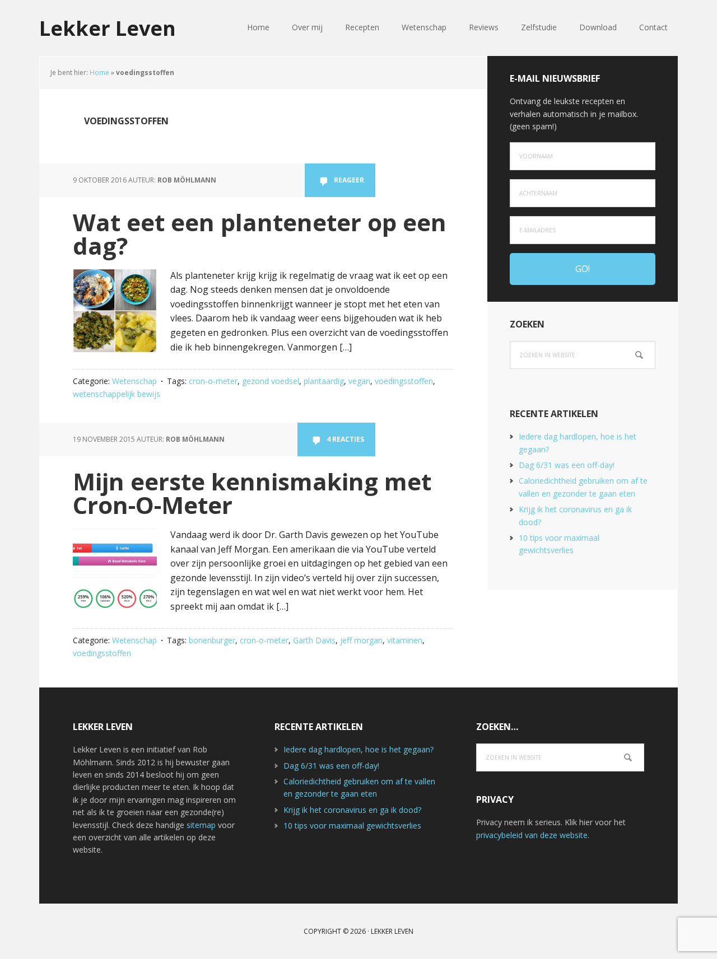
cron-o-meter (213, 381)
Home (99, 72)
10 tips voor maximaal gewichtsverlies (352, 825)
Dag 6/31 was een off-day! (566, 465)
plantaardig (324, 381)
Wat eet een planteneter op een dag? (259, 233)
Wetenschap (134, 381)
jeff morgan (361, 640)
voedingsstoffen (404, 381)
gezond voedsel (270, 381)
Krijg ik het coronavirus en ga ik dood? (352, 809)
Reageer (349, 180)
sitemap (201, 825)
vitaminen (404, 640)
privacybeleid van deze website (532, 835)
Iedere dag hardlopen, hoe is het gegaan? (358, 749)
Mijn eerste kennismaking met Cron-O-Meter (252, 493)
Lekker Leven (107, 28)
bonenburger (212, 640)
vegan (359, 381)
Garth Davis (314, 640)
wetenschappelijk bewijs (116, 394)
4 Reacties (345, 439)
